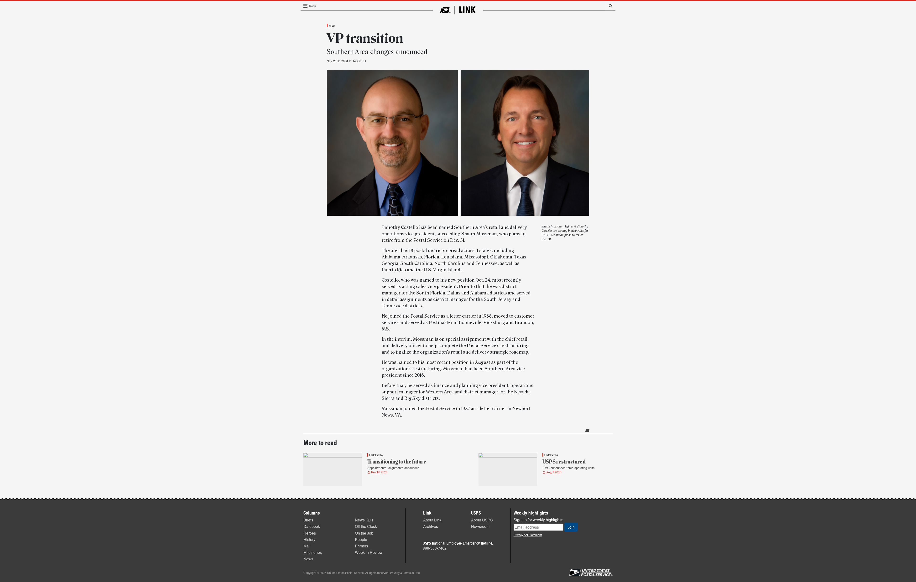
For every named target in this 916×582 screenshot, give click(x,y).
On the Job (364, 533)
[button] (609, 5)
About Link (432, 520)
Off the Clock (366, 526)
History (309, 539)
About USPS (482, 520)
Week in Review (369, 552)
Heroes (309, 533)
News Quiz (364, 520)
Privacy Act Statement (528, 535)
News (332, 26)
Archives (430, 526)
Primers (361, 546)
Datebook (311, 526)
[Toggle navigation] (305, 6)
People (361, 539)
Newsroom (480, 526)
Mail (307, 546)
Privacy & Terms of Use (405, 573)
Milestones (312, 552)
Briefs (308, 520)
